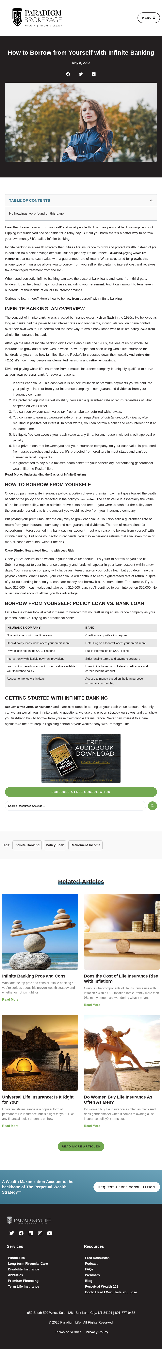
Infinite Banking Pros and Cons (33, 976)
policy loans (139, 329)
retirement (97, 284)
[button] (68, 74)
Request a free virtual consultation (28, 706)
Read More (10, 999)
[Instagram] (40, 1233)
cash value (87, 499)
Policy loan (55, 845)
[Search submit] (152, 805)
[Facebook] (21, 1233)
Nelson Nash (105, 317)
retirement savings (102, 360)
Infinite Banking (27, 845)
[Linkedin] (30, 1233)
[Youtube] (49, 1233)
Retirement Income (85, 845)
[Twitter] (11, 1233)
